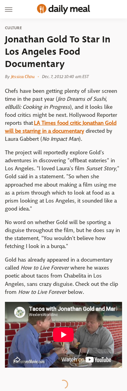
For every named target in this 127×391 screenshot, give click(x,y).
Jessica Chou (23, 76)
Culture (13, 28)
